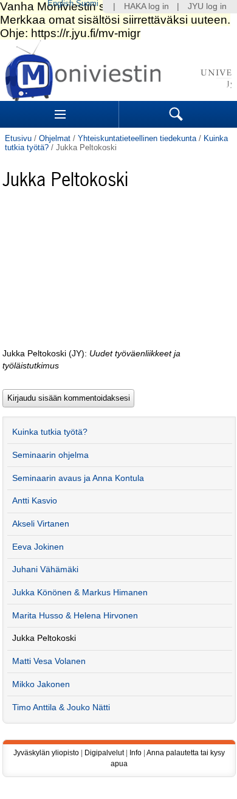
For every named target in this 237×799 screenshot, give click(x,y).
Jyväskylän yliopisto (46, 753)
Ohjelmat (54, 138)
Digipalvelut (104, 753)
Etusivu (18, 138)
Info (135, 753)
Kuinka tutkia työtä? (50, 432)
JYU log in (207, 6)
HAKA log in (146, 6)
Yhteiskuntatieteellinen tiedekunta (137, 138)
